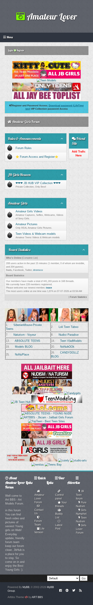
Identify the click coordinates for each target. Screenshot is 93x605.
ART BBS (37, 597)
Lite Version (39, 530)
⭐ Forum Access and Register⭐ (37, 156)
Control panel (59, 496)
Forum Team (38, 523)
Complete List (30, 257)
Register (20, 50)
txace (49, 287)
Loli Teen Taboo (68, 326)
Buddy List (59, 515)
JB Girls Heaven (19, 175)
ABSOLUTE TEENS (27, 340)
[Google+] (67, 590)
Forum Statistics (78, 297)
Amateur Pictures (26, 224)
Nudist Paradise (69, 334)
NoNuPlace (22, 354)
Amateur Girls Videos (29, 211)
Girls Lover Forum (81, 529)
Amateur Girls (17, 203)
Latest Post (58, 527)
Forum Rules (24, 148)
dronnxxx (38, 270)
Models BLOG (24, 346)
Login (10, 50)
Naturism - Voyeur (24, 334)
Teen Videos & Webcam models (36, 233)
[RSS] (80, 590)
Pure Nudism (81, 504)
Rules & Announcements (24, 138)
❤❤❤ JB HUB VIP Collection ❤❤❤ (38, 183)
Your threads (61, 504)
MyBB (25, 587)
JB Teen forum (80, 495)
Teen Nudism (81, 519)
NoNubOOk (67, 346)
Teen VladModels (71, 340)
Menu (9, 37)
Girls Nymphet (81, 512)
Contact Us (38, 511)
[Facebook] (60, 590)
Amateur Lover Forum (39, 498)
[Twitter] (74, 590)
